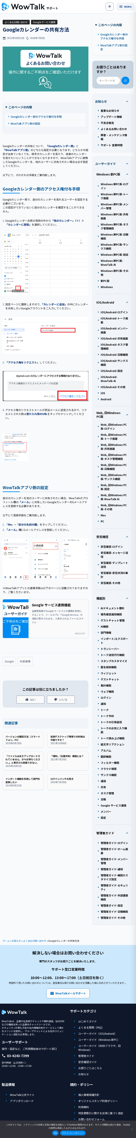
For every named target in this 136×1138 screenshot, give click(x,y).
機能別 (100, 598)
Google (9, 661)
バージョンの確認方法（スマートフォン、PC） (22, 738)
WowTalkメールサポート (68, 993)
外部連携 (25, 661)
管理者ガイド (105, 833)
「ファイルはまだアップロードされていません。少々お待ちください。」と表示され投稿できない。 (22, 759)
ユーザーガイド (105, 164)
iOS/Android (105, 302)
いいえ (63, 699)
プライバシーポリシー (73, 1133)
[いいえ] (132, 1129)
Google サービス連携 (44, 22)
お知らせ (101, 101)
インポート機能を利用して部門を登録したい (22, 780)
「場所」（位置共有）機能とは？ (67, 756)
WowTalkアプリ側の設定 (25, 123)
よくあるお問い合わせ (16, 22)
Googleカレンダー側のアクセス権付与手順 (36, 117)
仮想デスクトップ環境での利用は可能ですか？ (67, 738)
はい (33, 699)
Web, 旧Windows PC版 (108, 414)
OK (55, 1133)
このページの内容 (20, 107)
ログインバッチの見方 (61, 778)
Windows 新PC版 (108, 174)
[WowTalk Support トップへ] (30, 7)
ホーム (6, 940)
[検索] (125, 81)
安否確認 (102, 537)
